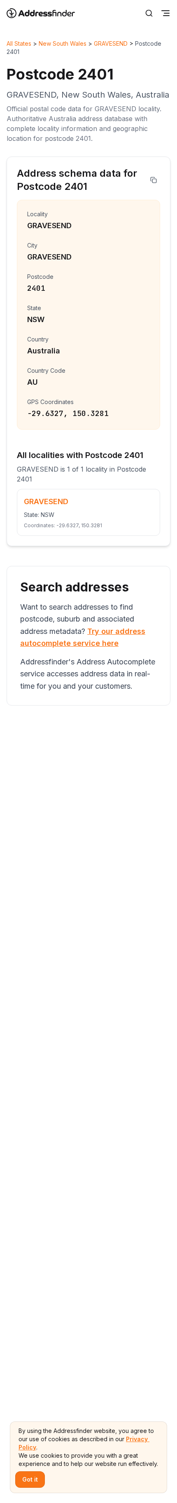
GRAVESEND (111, 43)
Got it (30, 1479)
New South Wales (62, 43)
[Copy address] (153, 180)
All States (19, 43)
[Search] (149, 13)
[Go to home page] (46, 13)
